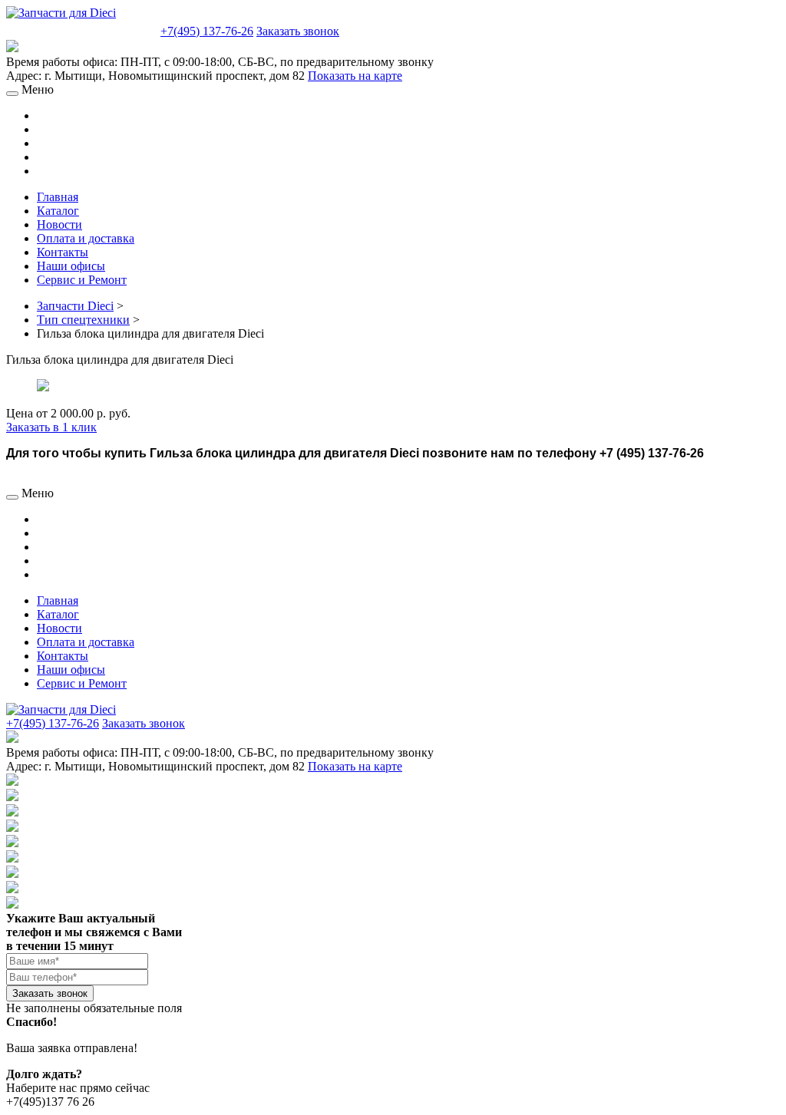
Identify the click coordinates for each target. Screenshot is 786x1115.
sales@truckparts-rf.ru (81, 29)
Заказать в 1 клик (51, 427)
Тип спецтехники (83, 319)
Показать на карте (355, 75)
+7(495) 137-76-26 (206, 31)
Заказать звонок (297, 31)
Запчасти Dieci (75, 305)
